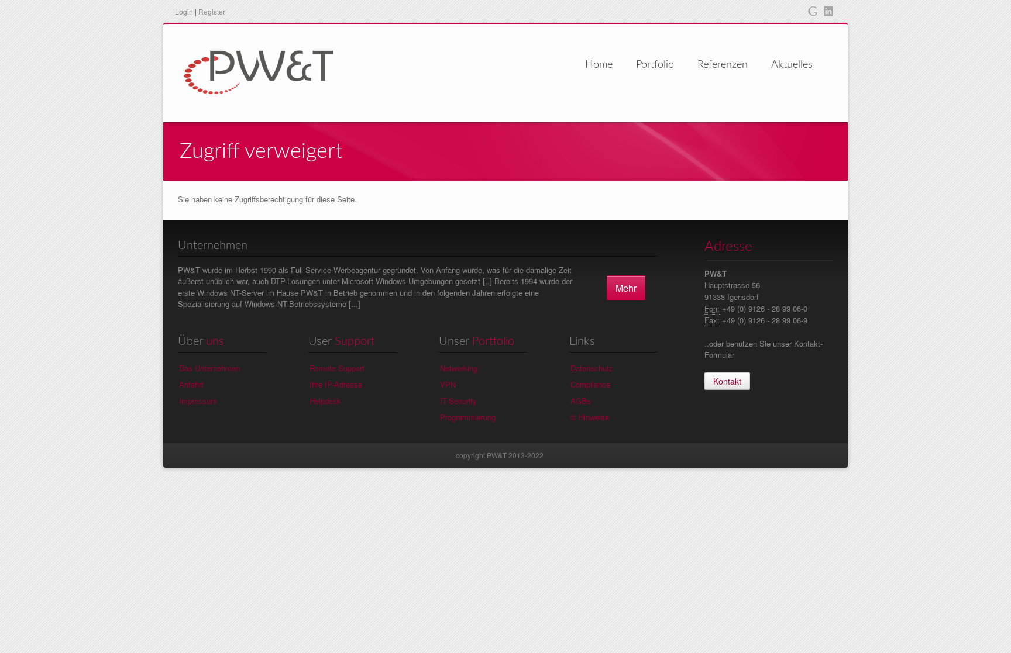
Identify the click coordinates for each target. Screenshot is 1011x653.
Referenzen (722, 65)
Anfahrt (191, 384)
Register (211, 11)
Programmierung (468, 417)
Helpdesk (325, 400)
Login (184, 11)
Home (599, 65)
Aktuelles (792, 65)
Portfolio (655, 65)
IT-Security (458, 400)
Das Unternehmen (209, 368)
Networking (458, 368)
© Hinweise (589, 417)
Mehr (626, 288)
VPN (448, 384)
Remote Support (337, 368)
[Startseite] (258, 71)
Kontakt (727, 381)
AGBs (580, 400)
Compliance (590, 384)
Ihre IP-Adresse (336, 384)
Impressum (198, 400)
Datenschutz (591, 368)
